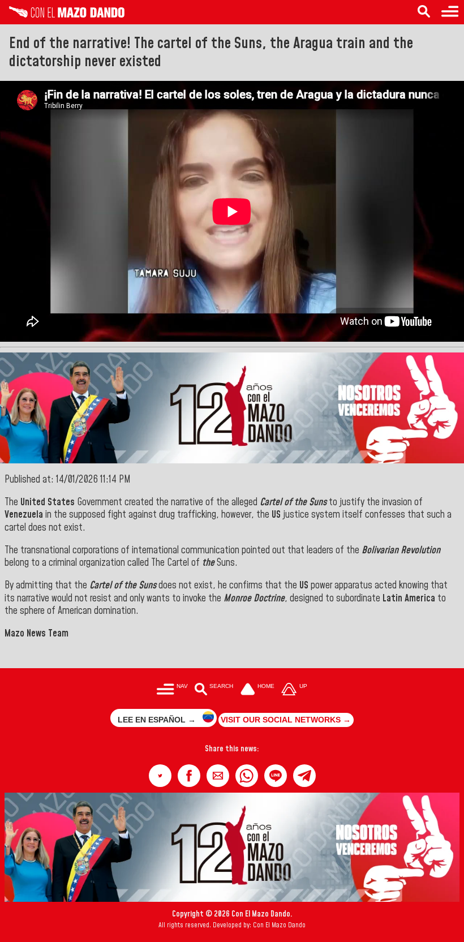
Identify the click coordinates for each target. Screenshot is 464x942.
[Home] (62, 14)
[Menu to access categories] (450, 12)
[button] (160, 775)
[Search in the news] (423, 12)
